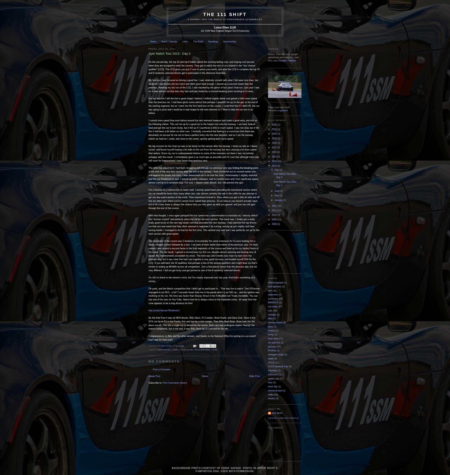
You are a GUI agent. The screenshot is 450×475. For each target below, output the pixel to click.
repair (271, 358)
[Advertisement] (285, 251)
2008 (274, 224)
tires (270, 382)
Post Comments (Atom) (175, 383)
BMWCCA (273, 302)
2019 (274, 138)
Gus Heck (277, 413)
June (277, 191)
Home (153, 41)
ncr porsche (274, 342)
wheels (271, 398)
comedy (272, 314)
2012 (274, 206)
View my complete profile (283, 418)
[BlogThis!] (204, 346)
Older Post (254, 376)
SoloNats (272, 370)
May (277, 195)
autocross (164, 350)
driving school (275, 322)
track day (273, 386)
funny (271, 334)
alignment (273, 294)
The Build (198, 41)
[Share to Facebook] (211, 346)
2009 (274, 219)
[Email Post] (195, 346)
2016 (274, 152)
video (271, 394)
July (277, 170)
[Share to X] (208, 346)
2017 (274, 147)
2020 (274, 134)
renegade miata (276, 354)
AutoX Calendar (169, 41)
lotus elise (186, 350)
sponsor (283, 110)
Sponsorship (229, 41)
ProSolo (272, 350)
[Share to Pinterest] (214, 346)
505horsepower (275, 282)
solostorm (273, 374)
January (279, 200)
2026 (274, 124)
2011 (274, 210)
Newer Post (154, 376)
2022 (274, 129)
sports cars (273, 378)
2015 (274, 156)
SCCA (271, 362)
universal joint (275, 390)
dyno (270, 326)
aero (270, 290)
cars (175, 350)
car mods (273, 306)
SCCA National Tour (205, 350)
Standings (213, 41)
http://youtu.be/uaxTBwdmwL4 (164, 310)
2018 (274, 143)
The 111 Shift (225, 14)
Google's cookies (287, 60)
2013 (274, 165)
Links (185, 41)
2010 (274, 215)
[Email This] (201, 346)
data (270, 318)
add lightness (275, 286)
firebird (271, 330)
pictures (272, 346)
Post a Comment (161, 369)
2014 (274, 161)
